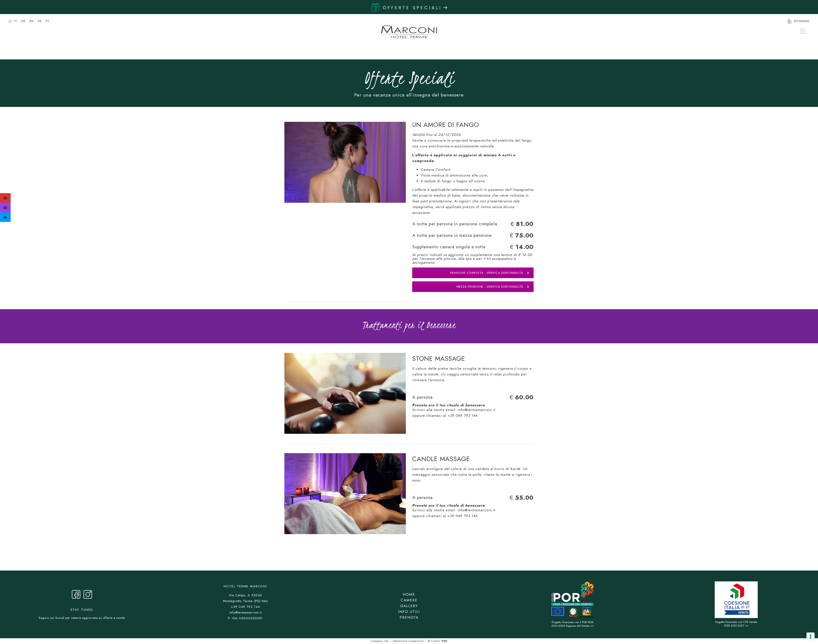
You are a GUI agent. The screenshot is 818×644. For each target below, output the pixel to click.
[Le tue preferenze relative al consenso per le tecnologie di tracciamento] (810, 636)
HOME (409, 594)
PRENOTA (409, 617)
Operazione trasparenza (408, 641)
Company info (380, 641)
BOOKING (801, 21)
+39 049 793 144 (462, 415)
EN (32, 21)
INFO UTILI (409, 611)
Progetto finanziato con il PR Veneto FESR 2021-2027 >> (736, 624)
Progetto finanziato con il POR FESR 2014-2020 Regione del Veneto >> (572, 624)
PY (47, 21)
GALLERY (409, 605)
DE (23, 21)
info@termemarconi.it (476, 409)
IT (15, 21)
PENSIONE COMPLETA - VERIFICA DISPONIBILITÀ (486, 273)
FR (40, 21)
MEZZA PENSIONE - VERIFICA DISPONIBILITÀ (490, 287)
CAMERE (409, 600)
